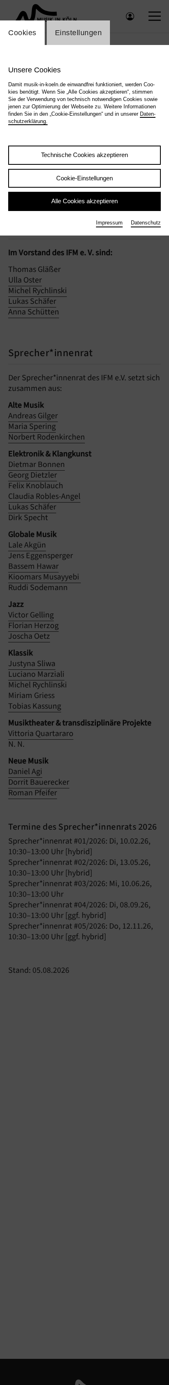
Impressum (109, 223)
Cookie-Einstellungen (84, 178)
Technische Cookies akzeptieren (84, 154)
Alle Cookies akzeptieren (84, 201)
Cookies (22, 33)
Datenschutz (146, 223)
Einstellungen (78, 33)
